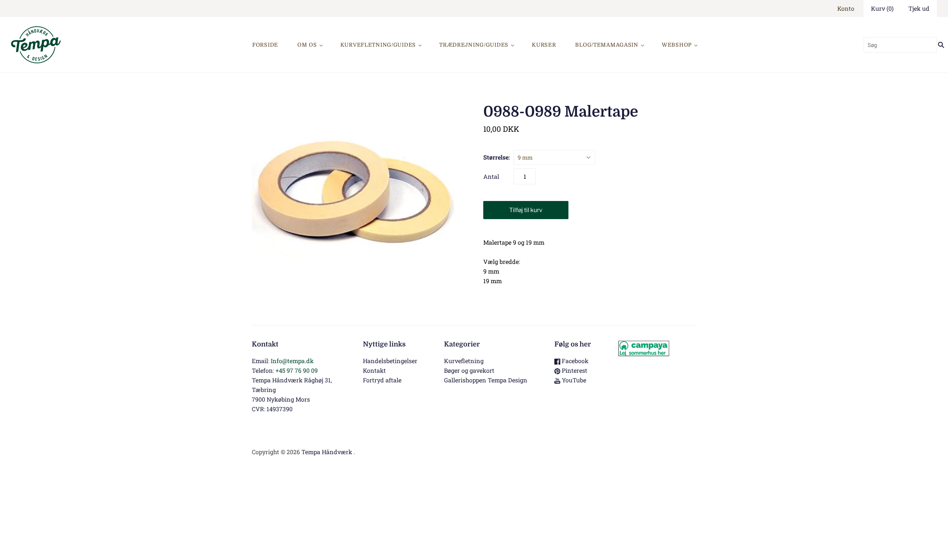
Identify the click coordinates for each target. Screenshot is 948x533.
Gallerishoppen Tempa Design (485, 380)
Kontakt (374, 370)
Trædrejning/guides (473, 45)
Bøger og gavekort (469, 370)
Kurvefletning (464, 361)
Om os (307, 45)
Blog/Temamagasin (606, 45)
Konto (845, 8)
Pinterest (573, 370)
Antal (491, 176)
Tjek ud (918, 8)
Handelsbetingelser (390, 361)
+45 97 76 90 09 (297, 370)
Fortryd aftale (382, 380)
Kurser (544, 45)
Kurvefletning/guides (378, 45)
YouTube (573, 380)
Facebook (574, 361)
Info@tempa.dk (292, 361)
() (882, 8)
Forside (265, 45)
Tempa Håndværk (326, 452)
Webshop (677, 45)
